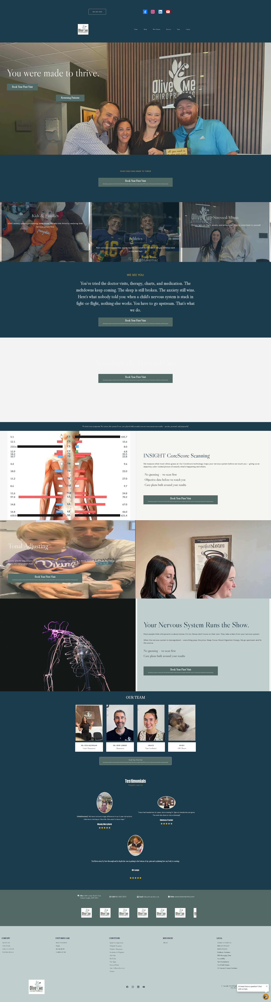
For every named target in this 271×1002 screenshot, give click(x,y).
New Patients (156, 29)
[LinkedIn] (160, 12)
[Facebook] (145, 12)
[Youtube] (168, 12)
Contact (188, 29)
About (145, 29)
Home (136, 29)
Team (178, 29)
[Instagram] (153, 12)
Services (168, 29)
